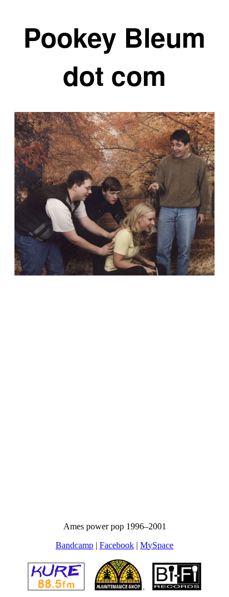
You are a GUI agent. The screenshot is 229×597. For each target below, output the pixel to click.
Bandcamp (74, 545)
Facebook (116, 545)
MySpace (156, 545)
